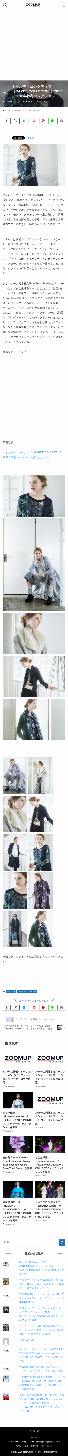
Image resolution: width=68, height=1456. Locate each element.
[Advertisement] (34, 45)
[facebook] (30, 1431)
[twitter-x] (34, 1431)
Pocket (30, 137)
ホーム (34, 1437)
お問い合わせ (26, 1340)
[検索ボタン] (5, 5)
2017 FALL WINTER (25, 102)
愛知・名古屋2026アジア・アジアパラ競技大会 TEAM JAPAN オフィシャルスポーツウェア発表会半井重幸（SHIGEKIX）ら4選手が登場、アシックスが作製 (42, 1403)
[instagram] (37, 1431)
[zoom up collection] (34, 5)
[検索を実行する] (62, 1242)
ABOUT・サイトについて (27, 1446)
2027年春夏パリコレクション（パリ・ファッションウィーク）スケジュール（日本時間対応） (41, 1298)
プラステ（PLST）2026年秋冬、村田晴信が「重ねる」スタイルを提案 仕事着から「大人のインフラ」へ (41, 1284)
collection (10, 102)
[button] (6, 121)
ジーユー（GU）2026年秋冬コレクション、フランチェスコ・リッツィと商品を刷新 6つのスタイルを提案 (41, 1330)
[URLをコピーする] (61, 121)
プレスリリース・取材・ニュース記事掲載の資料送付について (34, 1441)
